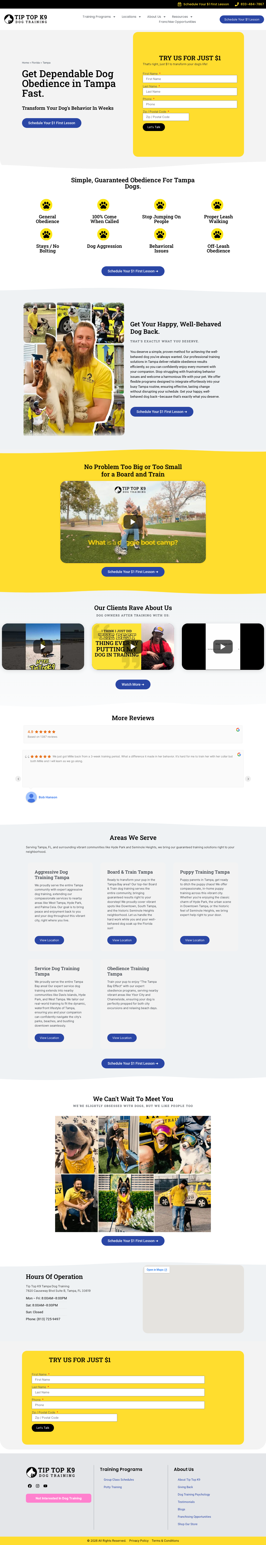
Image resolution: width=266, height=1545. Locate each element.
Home (25, 62)
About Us (154, 16)
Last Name (150, 86)
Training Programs (97, 16)
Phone (147, 98)
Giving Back (185, 1487)
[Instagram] (37, 1486)
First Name (151, 73)
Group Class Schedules (119, 1479)
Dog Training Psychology (194, 1494)
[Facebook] (30, 1486)
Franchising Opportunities (194, 1516)
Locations (129, 16)
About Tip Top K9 (189, 1479)
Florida (36, 62)
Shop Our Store (187, 1524)
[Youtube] (45, 1486)
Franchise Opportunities (177, 21)
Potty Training (113, 1487)
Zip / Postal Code (155, 111)
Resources (180, 16)
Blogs (181, 1509)
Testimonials (186, 1502)
